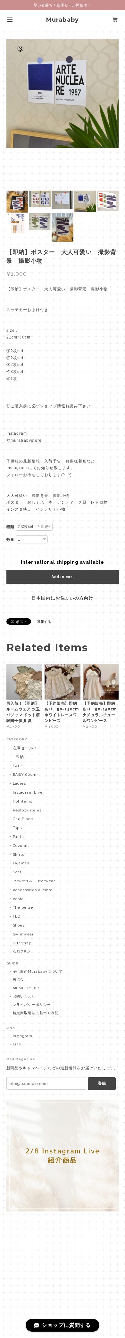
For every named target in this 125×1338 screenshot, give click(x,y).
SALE (18, 766)
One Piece (23, 819)
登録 (102, 1083)
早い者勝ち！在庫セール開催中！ (62, 5)
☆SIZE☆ (22, 951)
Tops (17, 827)
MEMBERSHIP (26, 988)
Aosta (18, 899)
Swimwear (23, 934)
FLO (17, 916)
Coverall (21, 845)
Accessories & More (33, 890)
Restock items (27, 810)
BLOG (18, 980)
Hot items (23, 801)
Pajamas (21, 863)
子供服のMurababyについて (38, 972)
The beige (23, 907)
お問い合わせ (24, 996)
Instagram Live (28, 792)
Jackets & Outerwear (34, 881)
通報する (44, 621)
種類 (10, 527)
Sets (17, 872)
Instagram (23, 1036)
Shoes (19, 925)
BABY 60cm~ (26, 774)
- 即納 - (20, 757)
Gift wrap (22, 943)
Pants (18, 836)
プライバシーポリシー (32, 1005)
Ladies (19, 783)
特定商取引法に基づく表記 (36, 1013)
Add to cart (62, 577)
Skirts (19, 854)
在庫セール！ (25, 748)
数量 (10, 539)
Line (17, 1044)
